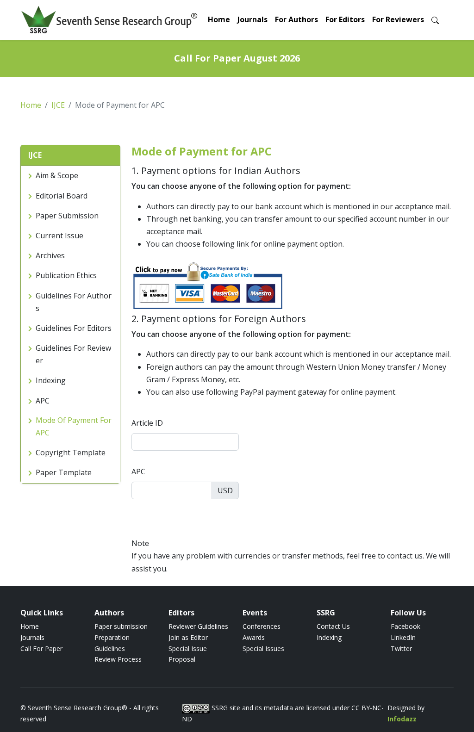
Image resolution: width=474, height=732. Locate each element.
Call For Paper (41, 648)
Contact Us (333, 626)
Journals (252, 19)
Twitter (401, 648)
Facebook (405, 626)
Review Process (118, 659)
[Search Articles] (435, 19)
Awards (254, 637)
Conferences (262, 626)
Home (219, 19)
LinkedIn (403, 637)
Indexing (329, 637)
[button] (70, 155)
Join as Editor (188, 637)
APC (138, 471)
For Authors (296, 19)
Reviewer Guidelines (198, 626)
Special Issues (263, 648)
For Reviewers (398, 19)
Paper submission (121, 626)
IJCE (58, 105)
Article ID (147, 423)
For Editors (345, 19)
